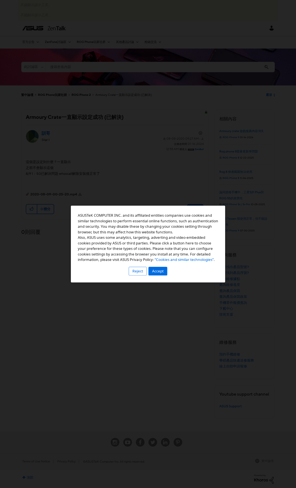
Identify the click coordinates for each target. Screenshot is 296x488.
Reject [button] (137, 271)
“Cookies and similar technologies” (184, 259)
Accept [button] (158, 271)
